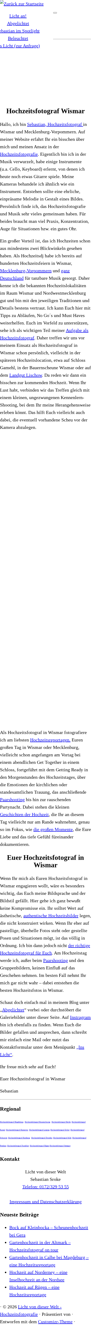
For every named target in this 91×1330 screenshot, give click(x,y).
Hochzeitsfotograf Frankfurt (18, 1146)
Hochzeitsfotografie (19, 154)
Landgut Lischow (25, 375)
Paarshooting (12, 799)
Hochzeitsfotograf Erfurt (60, 1130)
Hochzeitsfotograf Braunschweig (37, 1122)
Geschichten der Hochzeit (24, 814)
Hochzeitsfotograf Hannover (17, 1130)
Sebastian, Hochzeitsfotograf (55, 124)
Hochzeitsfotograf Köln (62, 1138)
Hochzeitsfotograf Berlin (61, 1122)
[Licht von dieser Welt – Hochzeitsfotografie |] (22, 3)
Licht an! (18, 15)
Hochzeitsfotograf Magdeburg (11, 1122)
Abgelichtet (18, 23)
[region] (45, 71)
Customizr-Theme (55, 1321)
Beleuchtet (18, 38)
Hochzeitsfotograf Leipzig (39, 1130)
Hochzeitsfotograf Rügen (39, 1146)
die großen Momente (53, 829)
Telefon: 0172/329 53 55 (45, 1186)
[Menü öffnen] (55, 13)
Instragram (80, 1017)
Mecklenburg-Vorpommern (26, 270)
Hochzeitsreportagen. (50, 739)
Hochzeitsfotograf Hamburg (19, 1138)
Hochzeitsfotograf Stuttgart (60, 1146)
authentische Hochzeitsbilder (50, 915)
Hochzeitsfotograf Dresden (41, 1138)
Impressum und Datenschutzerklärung (46, 1201)
